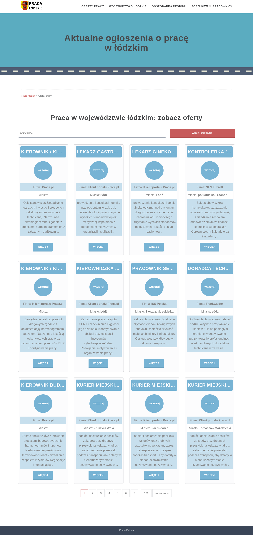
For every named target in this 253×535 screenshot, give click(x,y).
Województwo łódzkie (128, 6)
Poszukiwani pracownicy (212, 6)
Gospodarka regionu (169, 6)
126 (146, 493)
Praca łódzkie (28, 95)
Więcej (43, 246)
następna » (162, 493)
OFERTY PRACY (92, 6)
